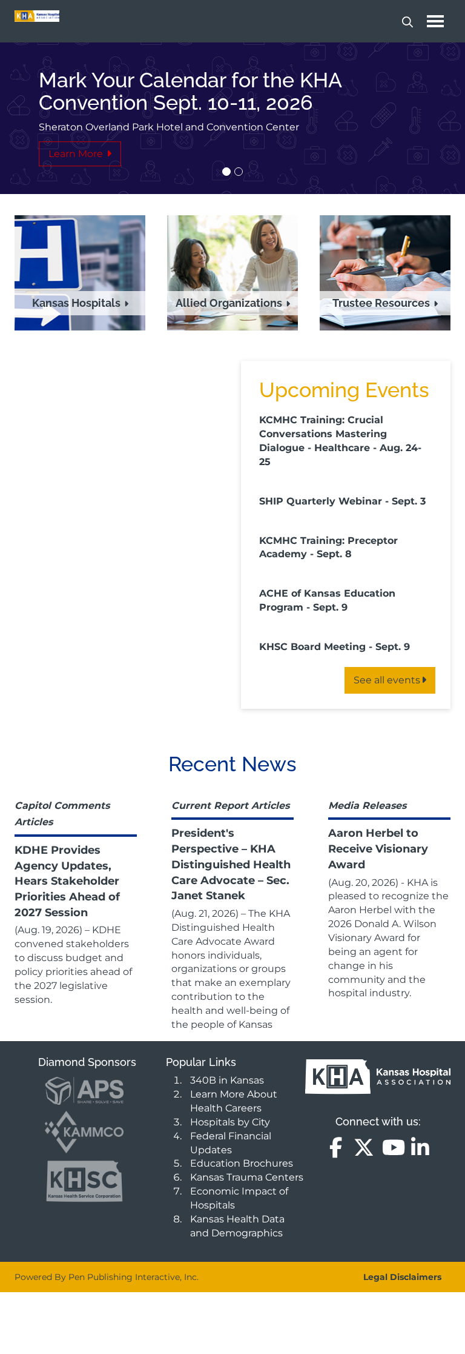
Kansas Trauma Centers (246, 1177)
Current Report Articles (230, 805)
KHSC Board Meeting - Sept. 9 (334, 646)
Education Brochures (241, 1163)
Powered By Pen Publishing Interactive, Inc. (107, 1277)
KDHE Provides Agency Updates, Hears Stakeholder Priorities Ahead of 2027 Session (67, 881)
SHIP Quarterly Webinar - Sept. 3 (342, 501)
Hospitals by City (230, 1122)
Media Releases (367, 805)
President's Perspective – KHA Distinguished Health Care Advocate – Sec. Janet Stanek (231, 864)
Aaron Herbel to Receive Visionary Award (378, 848)
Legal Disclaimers (402, 1277)
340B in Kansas (227, 1080)
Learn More (76, 153)
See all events (387, 680)
